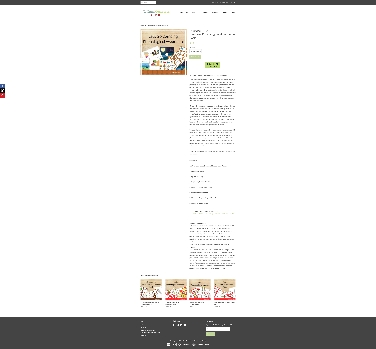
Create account (223, 2)
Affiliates (143, 335)
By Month (215, 12)
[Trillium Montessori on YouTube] (185, 325)
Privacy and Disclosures (148, 330)
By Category (202, 12)
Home (142, 25)
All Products (184, 12)
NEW (193, 12)
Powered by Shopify (200, 341)
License (192, 48)
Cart (234, 2)
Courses (232, 12)
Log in (214, 2)
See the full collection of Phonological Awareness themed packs (211, 214)
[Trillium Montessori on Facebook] (174, 325)
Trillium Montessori (187, 341)
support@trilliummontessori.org (150, 333)
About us (143, 327)
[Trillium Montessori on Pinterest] (178, 325)
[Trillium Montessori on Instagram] (181, 325)
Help (142, 325)
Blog (225, 12)
